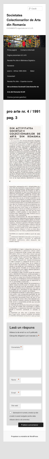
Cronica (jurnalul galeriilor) (16, 97)
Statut (32, 71)
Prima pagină (12, 50)
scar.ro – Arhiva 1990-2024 (16, 71)
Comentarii (11, 76)
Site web (14, 405)
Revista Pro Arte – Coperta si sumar (20, 81)
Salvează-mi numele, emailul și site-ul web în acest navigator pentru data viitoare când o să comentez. (24, 416)
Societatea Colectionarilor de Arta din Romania (24, 20)
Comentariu (16, 347)
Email (15, 393)
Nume (15, 380)
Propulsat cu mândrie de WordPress (24, 436)
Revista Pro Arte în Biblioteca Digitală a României (21, 63)
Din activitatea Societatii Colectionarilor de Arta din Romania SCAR (23, 89)
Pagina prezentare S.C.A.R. (17, 55)
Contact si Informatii (27, 50)
